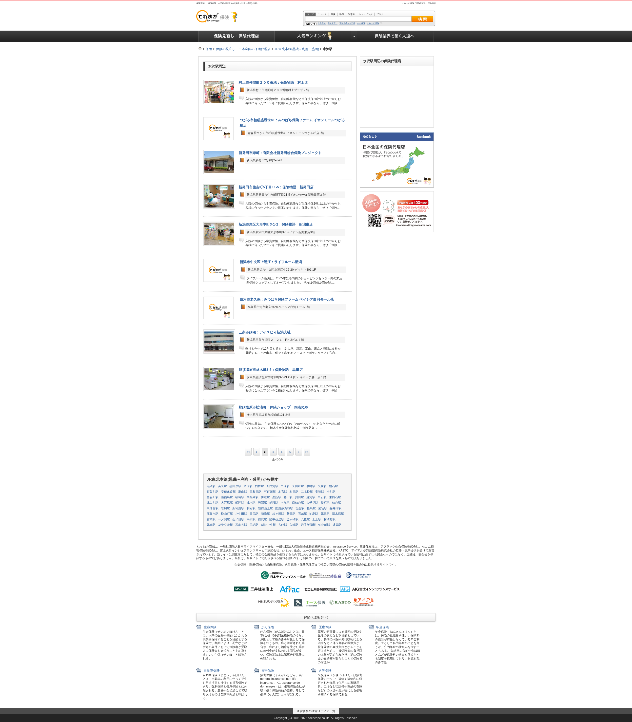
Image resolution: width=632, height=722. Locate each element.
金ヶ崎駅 (292, 519)
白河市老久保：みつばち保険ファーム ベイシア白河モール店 (287, 299)
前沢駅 (262, 519)
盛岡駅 (337, 525)
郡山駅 (242, 492)
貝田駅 (299, 497)
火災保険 (325, 670)
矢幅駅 (294, 525)
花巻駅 (211, 525)
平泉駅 (251, 519)
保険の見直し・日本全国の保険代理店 (243, 49)
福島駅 (239, 497)
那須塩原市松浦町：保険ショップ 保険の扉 (273, 407)
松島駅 (311, 508)
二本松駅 (307, 492)
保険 (209, 49)
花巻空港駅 (225, 525)
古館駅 (282, 525)
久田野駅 (298, 486)
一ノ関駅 (224, 519)
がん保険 (361, 23)
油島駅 (313, 513)
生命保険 (322, 23)
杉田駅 (294, 492)
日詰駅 (254, 525)
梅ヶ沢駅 (278, 513)
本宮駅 (282, 492)
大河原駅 (227, 502)
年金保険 (382, 627)
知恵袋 (351, 14)
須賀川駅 (212, 492)
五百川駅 (270, 492)
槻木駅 (251, 502)
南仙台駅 (298, 502)
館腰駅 (273, 502)
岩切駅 (225, 508)
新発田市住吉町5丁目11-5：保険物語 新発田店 (276, 187)
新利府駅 (238, 508)
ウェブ (310, 14)
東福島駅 (252, 497)
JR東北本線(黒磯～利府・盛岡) (297, 49)
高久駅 (222, 486)
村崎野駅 (330, 519)
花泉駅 (325, 513)
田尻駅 (254, 513)
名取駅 (285, 502)
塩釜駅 (300, 508)
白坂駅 (259, 486)
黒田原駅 (235, 486)
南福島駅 (227, 497)
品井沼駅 (335, 508)
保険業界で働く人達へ (395, 36)
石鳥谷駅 (241, 525)
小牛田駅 (241, 513)
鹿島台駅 (212, 513)
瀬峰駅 (265, 513)
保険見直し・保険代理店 (236, 36)
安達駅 (319, 492)
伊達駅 (265, 497)
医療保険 (325, 627)
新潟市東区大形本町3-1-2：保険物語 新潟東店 (276, 224)
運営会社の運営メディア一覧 (316, 711)
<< (248, 452)
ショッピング (365, 14)
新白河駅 (272, 486)
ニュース (322, 14)
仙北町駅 (324, 525)
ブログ (379, 14)
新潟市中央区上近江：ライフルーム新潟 (271, 262)
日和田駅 (255, 492)
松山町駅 (227, 513)
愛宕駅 (322, 508)
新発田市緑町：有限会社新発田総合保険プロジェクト (280, 153)
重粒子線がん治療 (347, 23)
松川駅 (331, 492)
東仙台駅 (212, 508)
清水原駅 (338, 513)
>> (306, 452)
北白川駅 (212, 502)
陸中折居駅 (276, 519)
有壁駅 (211, 519)
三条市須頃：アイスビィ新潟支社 (265, 332)
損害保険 (267, 670)
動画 (341, 14)
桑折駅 (276, 497)
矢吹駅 (322, 486)
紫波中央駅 (268, 525)
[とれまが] (200, 49)
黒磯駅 (211, 486)
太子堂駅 (312, 502)
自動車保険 (211, 670)
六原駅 (305, 519)
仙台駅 (336, 502)
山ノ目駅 (238, 519)
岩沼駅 (262, 502)
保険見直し (332, 23)
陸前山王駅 (265, 508)
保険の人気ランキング (313, 36)
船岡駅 (239, 502)
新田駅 (291, 513)
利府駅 (251, 508)
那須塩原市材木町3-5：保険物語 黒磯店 (271, 370)
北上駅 (316, 519)
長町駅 (325, 502)
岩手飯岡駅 (308, 525)
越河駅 (310, 497)
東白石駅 (335, 497)
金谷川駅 (212, 497)
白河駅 (285, 486)
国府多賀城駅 (284, 508)
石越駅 (302, 513)
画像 (333, 14)
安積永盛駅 (228, 492)
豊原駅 (248, 486)
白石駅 (322, 497)
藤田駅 (288, 497)
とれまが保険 (373, 23)
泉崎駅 (310, 486)
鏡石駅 (333, 486)
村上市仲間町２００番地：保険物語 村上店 (273, 82)
